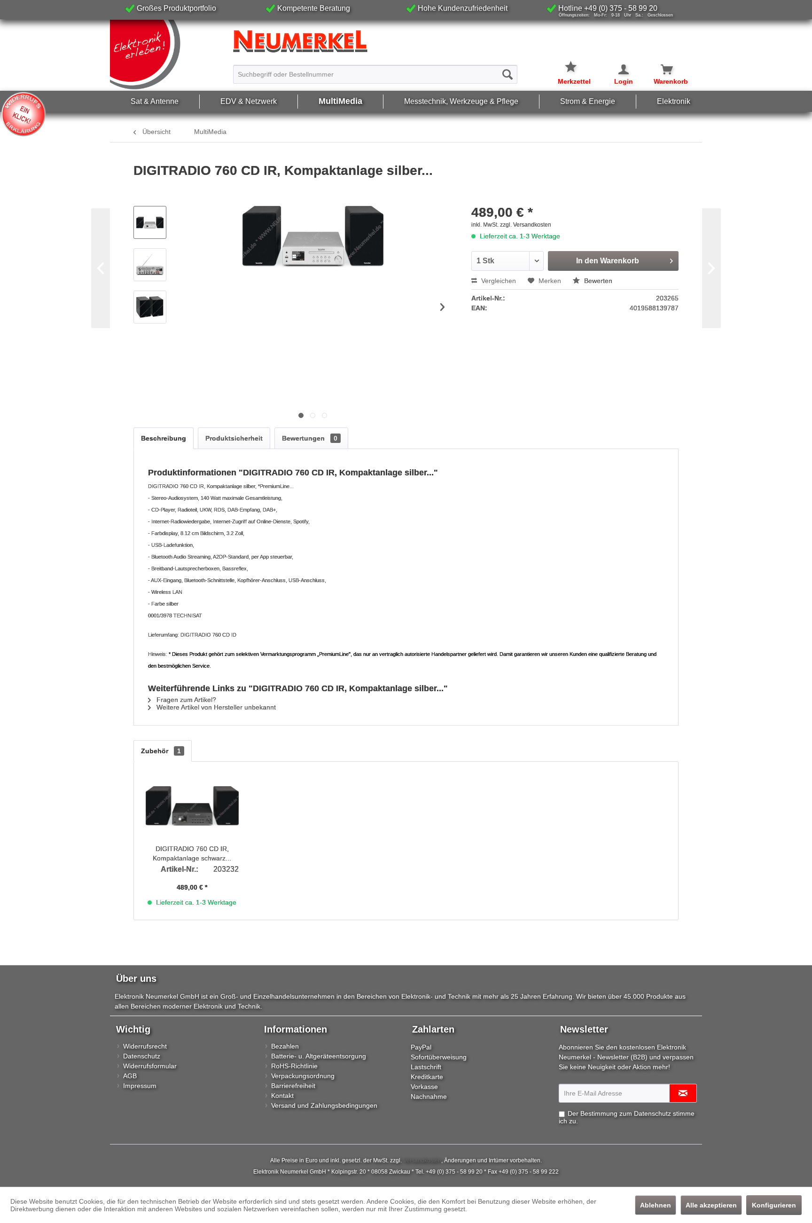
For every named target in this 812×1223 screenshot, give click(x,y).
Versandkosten (422, 1160)
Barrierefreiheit (293, 1085)
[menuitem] (375, 70)
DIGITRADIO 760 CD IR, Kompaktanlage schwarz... (192, 853)
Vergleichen (497, 280)
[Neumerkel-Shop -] (406, 41)
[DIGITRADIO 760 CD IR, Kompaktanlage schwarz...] (192, 806)
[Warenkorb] (661, 70)
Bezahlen (285, 1046)
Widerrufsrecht (145, 1046)
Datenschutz (141, 1056)
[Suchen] (507, 74)
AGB (130, 1076)
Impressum (139, 1085)
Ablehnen (655, 1205)
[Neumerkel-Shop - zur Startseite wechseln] (169, 55)
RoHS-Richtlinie (294, 1066)
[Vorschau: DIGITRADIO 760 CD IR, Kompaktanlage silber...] (149, 222)
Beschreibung (163, 438)
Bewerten (597, 280)
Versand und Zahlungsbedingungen (324, 1105)
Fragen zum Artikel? (185, 699)
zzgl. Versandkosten (525, 224)
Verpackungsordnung (303, 1076)
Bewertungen (309, 438)
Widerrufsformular (150, 1066)
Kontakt (282, 1095)
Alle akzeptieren (711, 1205)
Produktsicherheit (234, 438)
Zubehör (161, 751)
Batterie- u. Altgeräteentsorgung (318, 1056)
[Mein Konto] (617, 70)
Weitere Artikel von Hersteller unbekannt (215, 707)
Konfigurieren (774, 1205)
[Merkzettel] (574, 61)
